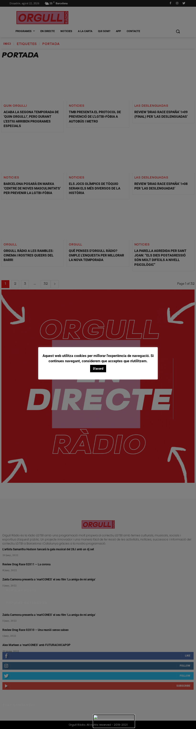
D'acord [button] (98, 368)
